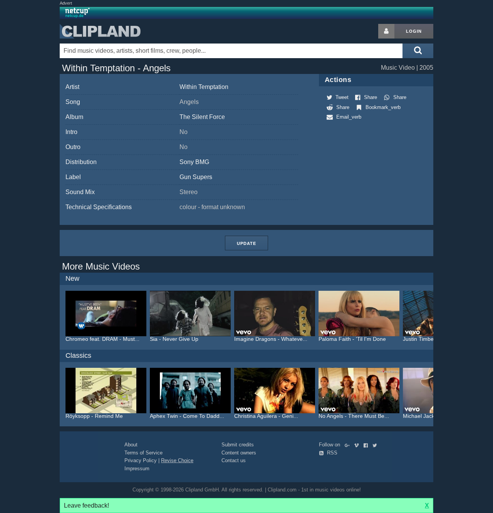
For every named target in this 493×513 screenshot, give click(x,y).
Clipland (100, 31)
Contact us (233, 460)
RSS (331, 453)
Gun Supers (195, 177)
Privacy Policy (140, 460)
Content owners (238, 453)
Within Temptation (203, 87)
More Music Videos (101, 266)
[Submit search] (417, 51)
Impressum (136, 468)
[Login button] (386, 31)
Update (246, 243)
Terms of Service (143, 453)
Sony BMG (194, 162)
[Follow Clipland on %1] (349, 445)
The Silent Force (202, 117)
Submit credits (237, 445)
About (131, 445)
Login (414, 31)
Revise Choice (177, 460)
